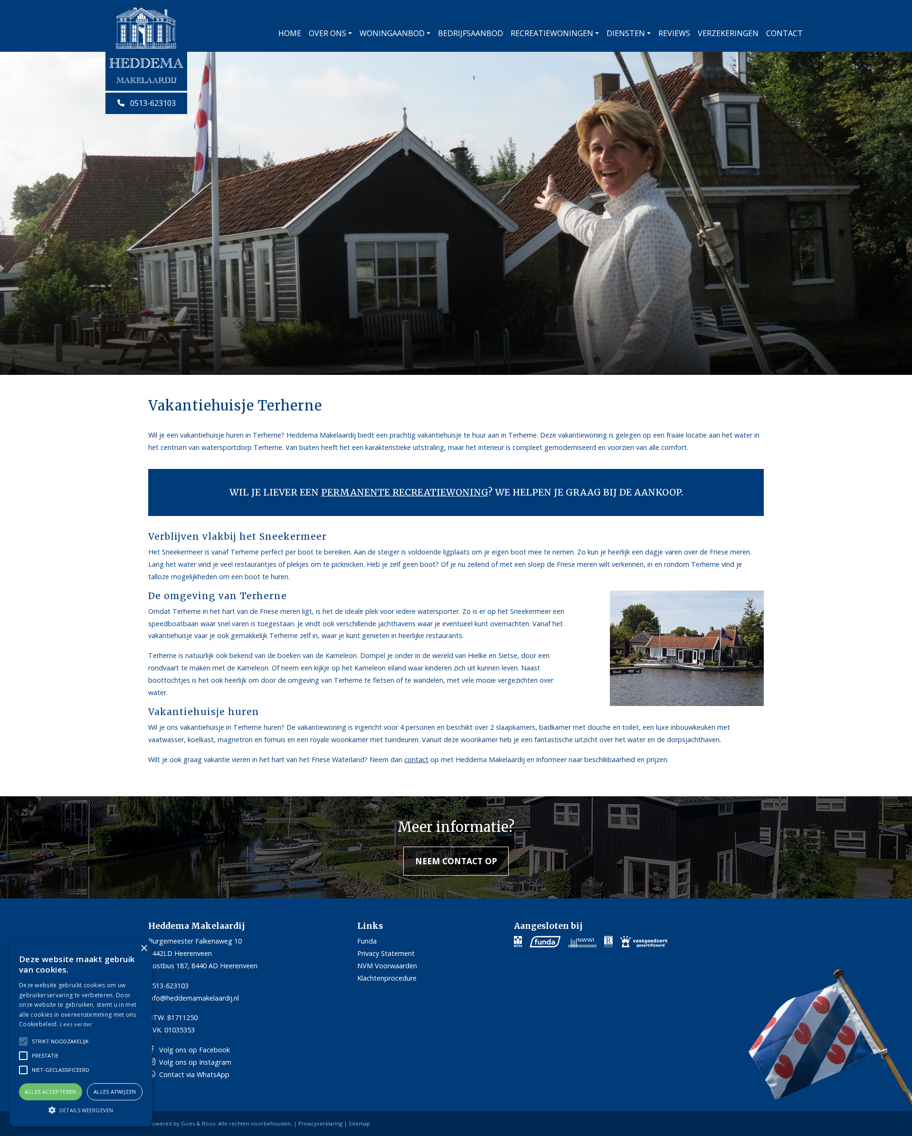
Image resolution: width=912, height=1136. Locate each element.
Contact (784, 33)
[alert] (81, 1033)
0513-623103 (152, 103)
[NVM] (518, 941)
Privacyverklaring (320, 1123)
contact (416, 759)
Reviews (674, 33)
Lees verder (76, 1024)
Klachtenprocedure (387, 978)
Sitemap (359, 1123)
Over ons (327, 33)
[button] (80, 1110)
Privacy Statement (386, 953)
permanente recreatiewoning (404, 492)
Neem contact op (456, 861)
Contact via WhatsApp (194, 1074)
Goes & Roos (198, 1123)
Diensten (626, 33)
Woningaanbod (392, 33)
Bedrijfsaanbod (470, 33)
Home (289, 33)
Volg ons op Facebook (194, 1049)
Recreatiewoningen (552, 33)
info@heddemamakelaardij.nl (193, 997)
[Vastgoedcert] (643, 941)
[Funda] (545, 941)
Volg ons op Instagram (195, 1062)
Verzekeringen (728, 33)
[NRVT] (608, 941)
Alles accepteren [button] (50, 1091)
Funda (367, 940)
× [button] (143, 948)
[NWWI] (582, 941)
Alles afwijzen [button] (115, 1091)
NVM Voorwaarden (387, 965)
